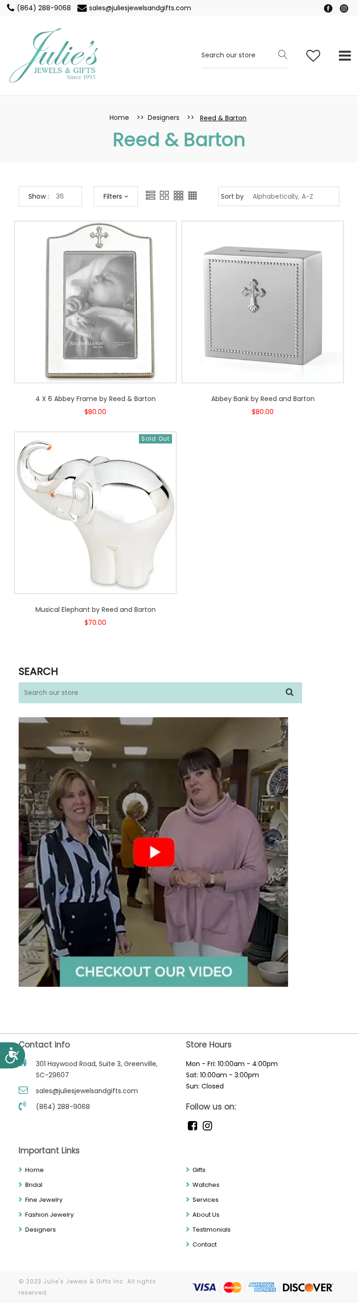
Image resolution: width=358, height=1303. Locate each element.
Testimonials (212, 1229)
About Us (206, 1214)
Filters (113, 196)
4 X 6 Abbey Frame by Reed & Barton (95, 398)
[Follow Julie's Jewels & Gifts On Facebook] (329, 8)
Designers (163, 117)
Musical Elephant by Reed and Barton (95, 609)
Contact (205, 1244)
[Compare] (104, 370)
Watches (206, 1184)
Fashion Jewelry (49, 1214)
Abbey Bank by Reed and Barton (263, 398)
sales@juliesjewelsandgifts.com (140, 8)
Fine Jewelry (43, 1199)
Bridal (33, 1184)
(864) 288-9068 (45, 8)
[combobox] (244, 55)
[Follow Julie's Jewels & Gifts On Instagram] (344, 8)
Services (206, 1199)
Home (119, 117)
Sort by (232, 196)
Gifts (199, 1169)
